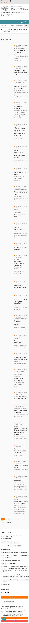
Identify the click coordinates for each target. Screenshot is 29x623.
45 (3, 522)
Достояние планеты (18, 107)
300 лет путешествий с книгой (19, 229)
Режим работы (7, 16)
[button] (4, 619)
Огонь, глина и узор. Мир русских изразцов (20, 287)
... (22, 519)
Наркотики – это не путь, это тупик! (21, 502)
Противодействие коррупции (11, 560)
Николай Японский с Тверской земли (21, 87)
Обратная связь (14, 597)
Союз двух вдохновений (18, 481)
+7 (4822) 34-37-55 (7, 14)
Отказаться (14, 620)
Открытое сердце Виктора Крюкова (20, 358)
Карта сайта (6, 584)
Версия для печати (8, 601)
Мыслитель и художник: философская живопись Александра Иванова (19, 264)
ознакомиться (21, 612)
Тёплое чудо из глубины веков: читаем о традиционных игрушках (19, 132)
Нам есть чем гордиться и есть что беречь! (20, 451)
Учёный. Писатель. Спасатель (20, 411)
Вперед (9, 522)
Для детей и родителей (9, 563)
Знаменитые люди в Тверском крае (20, 397)
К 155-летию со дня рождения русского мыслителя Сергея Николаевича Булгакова (21, 430)
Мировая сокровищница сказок (19, 323)
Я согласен (14, 617)
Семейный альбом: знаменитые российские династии (20, 302)
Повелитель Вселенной (18, 379)
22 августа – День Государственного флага (20, 72)
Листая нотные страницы (19, 51)
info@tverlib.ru (7, 538)
